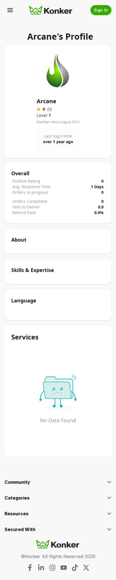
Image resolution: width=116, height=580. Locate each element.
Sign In (101, 10)
